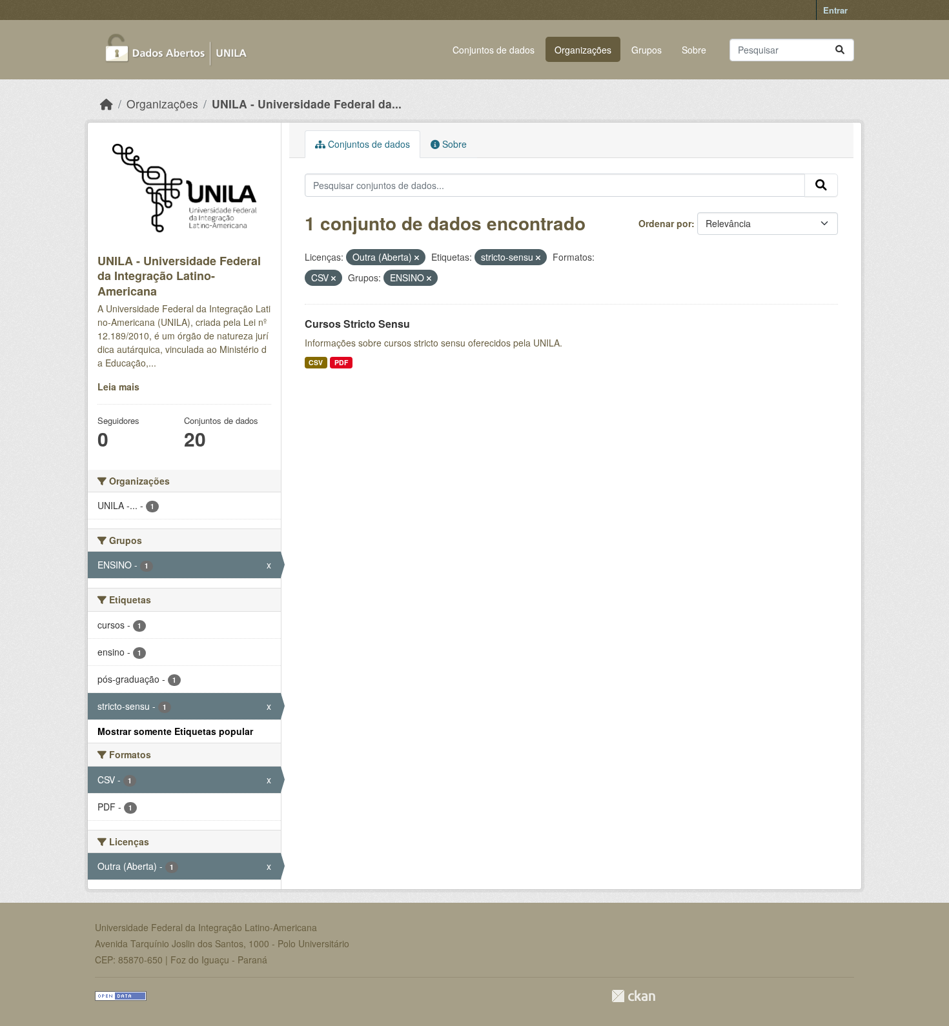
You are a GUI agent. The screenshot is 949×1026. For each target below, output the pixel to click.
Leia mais (118, 386)
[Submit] (840, 50)
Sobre (694, 49)
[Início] (106, 104)
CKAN (633, 996)
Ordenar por (664, 223)
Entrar (835, 10)
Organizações (583, 49)
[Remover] (416, 257)
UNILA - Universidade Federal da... (307, 104)
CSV (316, 362)
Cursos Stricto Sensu (357, 323)
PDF (341, 362)
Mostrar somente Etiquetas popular (175, 731)
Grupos (646, 49)
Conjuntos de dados (494, 49)
